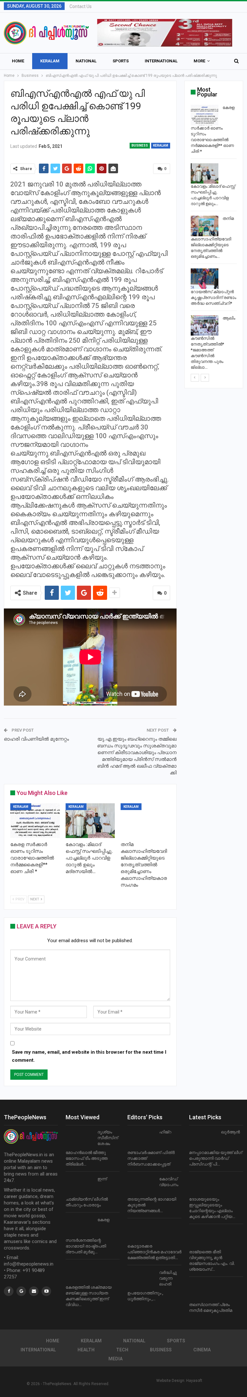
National (86, 61)
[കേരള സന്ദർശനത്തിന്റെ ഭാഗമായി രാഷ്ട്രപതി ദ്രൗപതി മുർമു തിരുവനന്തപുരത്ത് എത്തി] (79, 1227)
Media (115, 1358)
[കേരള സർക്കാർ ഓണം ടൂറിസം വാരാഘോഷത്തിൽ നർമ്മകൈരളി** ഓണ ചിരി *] (35, 820)
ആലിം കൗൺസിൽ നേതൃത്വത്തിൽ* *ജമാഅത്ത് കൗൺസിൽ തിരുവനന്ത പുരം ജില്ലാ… (213, 343)
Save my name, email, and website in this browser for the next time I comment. (89, 1056)
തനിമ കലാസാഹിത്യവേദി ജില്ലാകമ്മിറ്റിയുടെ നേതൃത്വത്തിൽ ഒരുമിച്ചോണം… (212, 237)
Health (86, 1349)
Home (18, 61)
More (199, 61)
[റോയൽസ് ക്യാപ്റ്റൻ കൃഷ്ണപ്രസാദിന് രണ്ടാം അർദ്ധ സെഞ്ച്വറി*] (204, 278)
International (161, 61)
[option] (214, 239)
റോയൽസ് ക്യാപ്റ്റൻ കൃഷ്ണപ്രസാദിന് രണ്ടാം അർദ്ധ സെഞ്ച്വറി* (213, 297)
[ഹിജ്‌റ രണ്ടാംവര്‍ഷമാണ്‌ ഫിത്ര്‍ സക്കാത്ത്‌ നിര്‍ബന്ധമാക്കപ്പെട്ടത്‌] (141, 1139)
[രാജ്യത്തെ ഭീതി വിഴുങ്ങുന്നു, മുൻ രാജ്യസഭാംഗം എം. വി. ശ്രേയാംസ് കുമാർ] (203, 1239)
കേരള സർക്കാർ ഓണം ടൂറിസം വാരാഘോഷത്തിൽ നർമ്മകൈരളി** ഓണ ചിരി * (212, 129)
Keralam (49, 61)
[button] (164, 33)
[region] (164, 33)
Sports (121, 61)
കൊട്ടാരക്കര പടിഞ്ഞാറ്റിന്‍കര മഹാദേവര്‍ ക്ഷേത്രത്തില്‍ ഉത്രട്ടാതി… (154, 1252)
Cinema (202, 1349)
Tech (122, 1349)
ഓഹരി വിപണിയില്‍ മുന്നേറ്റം (36, 739)
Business (140, 145)
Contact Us (80, 6)
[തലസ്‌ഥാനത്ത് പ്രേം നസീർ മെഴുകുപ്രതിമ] (203, 1291)
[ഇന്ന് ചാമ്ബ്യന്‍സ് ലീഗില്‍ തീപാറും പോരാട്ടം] (79, 1186)
